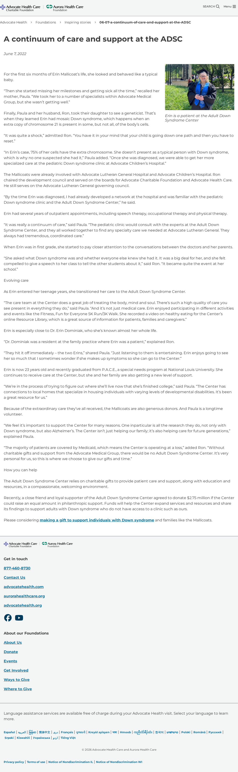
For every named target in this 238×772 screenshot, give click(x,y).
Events (10, 661)
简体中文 (44, 732)
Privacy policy (14, 762)
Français (67, 732)
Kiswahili (23, 737)
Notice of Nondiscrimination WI (119, 762)
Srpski (9, 737)
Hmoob (125, 732)
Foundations (46, 22)
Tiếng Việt (68, 737)
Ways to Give (17, 679)
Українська (41, 737)
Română (199, 732)
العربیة (22, 732)
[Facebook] (8, 618)
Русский (214, 732)
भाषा (114, 732)
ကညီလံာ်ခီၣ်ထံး (143, 732)
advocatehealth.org (23, 605)
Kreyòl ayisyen (98, 732)
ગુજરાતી (80, 732)
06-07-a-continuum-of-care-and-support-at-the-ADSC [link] (145, 22)
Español (9, 732)
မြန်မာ (32, 732)
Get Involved (16, 670)
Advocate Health (13, 22)
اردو (55, 737)
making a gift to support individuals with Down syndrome (97, 520)
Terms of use (36, 762)
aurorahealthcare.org (24, 596)
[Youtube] (19, 618)
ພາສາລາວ (172, 732)
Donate (11, 652)
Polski (185, 732)
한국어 (159, 732)
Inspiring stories (78, 22)
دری (55, 732)
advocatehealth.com (24, 587)
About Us (13, 642)
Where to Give (18, 689)
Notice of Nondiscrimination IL (70, 762)
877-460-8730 (17, 568)
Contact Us (14, 577)
